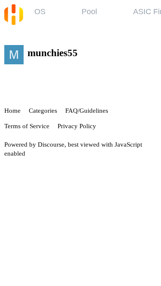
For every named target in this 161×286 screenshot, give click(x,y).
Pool (89, 11)
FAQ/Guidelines (86, 110)
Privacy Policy (77, 126)
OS (40, 11)
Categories (43, 110)
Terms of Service (26, 126)
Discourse (51, 144)
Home (12, 110)
